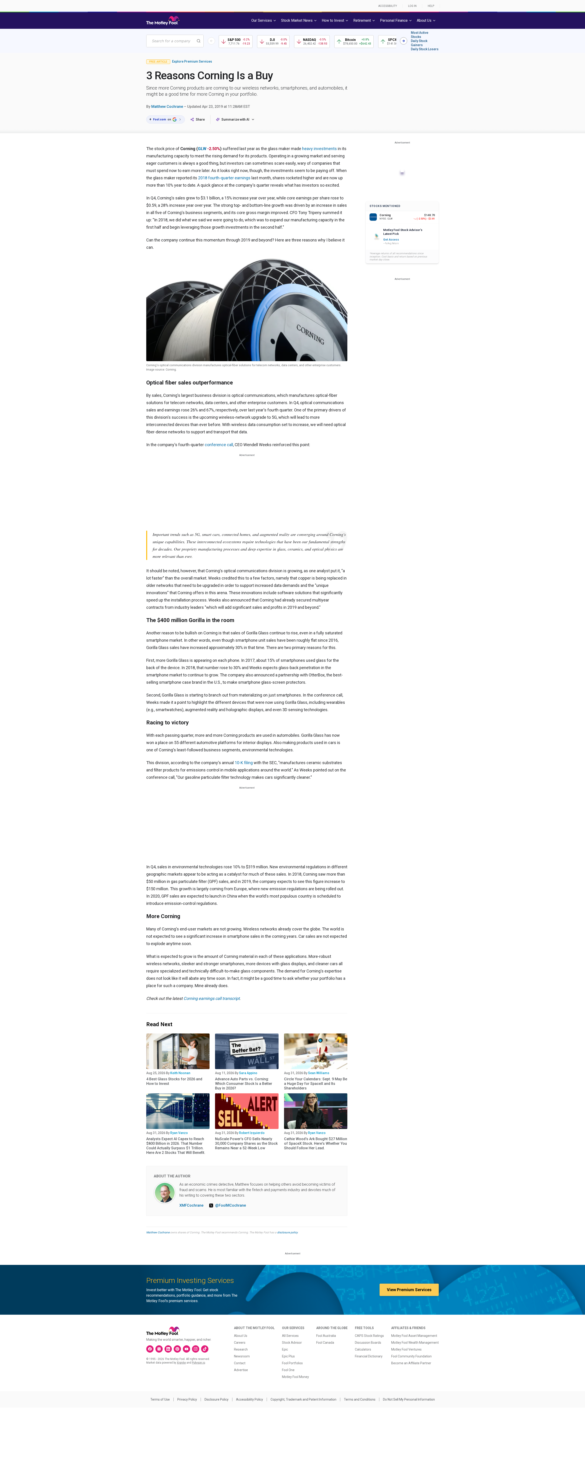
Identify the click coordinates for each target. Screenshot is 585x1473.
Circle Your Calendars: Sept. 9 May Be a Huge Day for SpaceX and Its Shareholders (315, 1083)
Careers (239, 1342)
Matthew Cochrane (167, 106)
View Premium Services (409, 1289)
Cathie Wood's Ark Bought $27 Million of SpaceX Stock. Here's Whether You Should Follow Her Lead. (315, 1143)
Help (431, 6)
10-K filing (244, 762)
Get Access (391, 239)
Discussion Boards (368, 1342)
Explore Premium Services (192, 61)
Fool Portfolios (292, 1363)
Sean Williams (318, 1073)
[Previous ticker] (211, 41)
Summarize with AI (235, 119)
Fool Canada (325, 1342)
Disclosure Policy (217, 1399)
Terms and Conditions (359, 1399)
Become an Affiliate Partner (411, 1363)
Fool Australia (326, 1336)
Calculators (363, 1349)
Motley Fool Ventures (406, 1349)
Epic (285, 1349)
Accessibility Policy (249, 1399)
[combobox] (174, 41)
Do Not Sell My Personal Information (409, 1399)
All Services (290, 1336)
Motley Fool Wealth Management (415, 1342)
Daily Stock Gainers (419, 43)
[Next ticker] (403, 41)
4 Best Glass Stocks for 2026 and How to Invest (174, 1081)
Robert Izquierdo (252, 1133)
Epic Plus (288, 1356)
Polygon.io (198, 1362)
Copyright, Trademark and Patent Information (303, 1399)
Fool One (288, 1370)
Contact (239, 1363)
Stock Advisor (292, 1342)
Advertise (241, 1370)
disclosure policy (287, 1232)
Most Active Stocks (419, 35)
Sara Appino (248, 1073)
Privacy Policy (187, 1399)
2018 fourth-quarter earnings (224, 177)
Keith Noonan (180, 1073)
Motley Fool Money (295, 1377)
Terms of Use (160, 1399)
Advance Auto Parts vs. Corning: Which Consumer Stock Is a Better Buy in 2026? (243, 1083)
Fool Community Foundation (411, 1356)
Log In (412, 6)
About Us (240, 1336)
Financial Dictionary (369, 1356)
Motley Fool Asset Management (414, 1336)
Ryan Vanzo (179, 1133)
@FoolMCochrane (230, 1205)
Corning (191, 998)
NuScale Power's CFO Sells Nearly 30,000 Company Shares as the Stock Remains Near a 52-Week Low (246, 1143)
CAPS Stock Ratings (369, 1336)
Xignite (181, 1362)
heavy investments (319, 148)
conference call (219, 444)
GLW (202, 148)
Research (241, 1349)
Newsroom (242, 1356)
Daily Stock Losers (425, 49)
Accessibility (387, 6)
